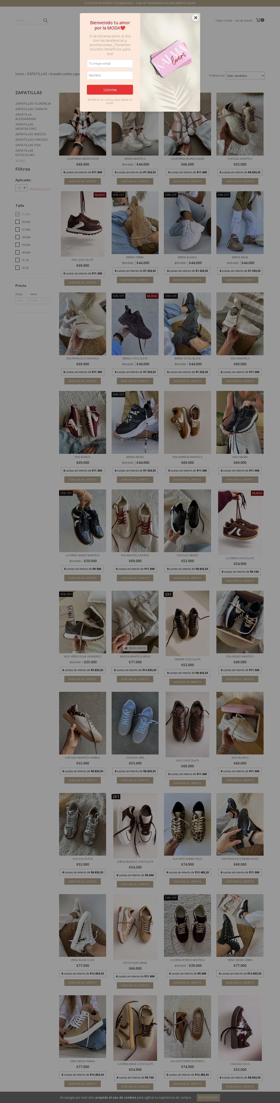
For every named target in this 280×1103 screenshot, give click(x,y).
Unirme (110, 89)
